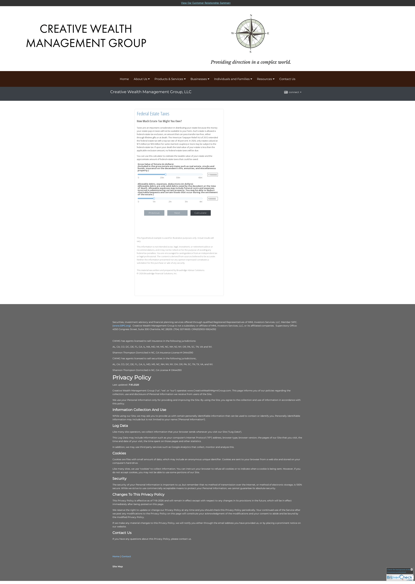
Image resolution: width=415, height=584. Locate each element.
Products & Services (168, 79)
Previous (154, 212)
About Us (140, 79)
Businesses (198, 79)
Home (124, 79)
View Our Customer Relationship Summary (206, 3)
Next (177, 212)
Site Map (118, 566)
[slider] (170, 174)
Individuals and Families (232, 79)
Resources (264, 79)
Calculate (201, 212)
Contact (126, 556)
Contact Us (287, 79)
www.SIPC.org (121, 325)
